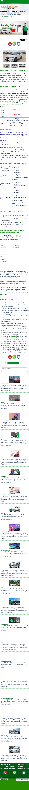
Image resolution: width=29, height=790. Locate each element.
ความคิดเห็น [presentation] (4, 363)
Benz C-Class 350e (4, 735)
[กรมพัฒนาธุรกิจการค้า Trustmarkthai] (9, 777)
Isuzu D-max (3, 606)
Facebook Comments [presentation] (14, 363)
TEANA (2, 587)
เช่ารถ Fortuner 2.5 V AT (5, 717)
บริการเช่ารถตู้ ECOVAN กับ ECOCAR (7, 698)
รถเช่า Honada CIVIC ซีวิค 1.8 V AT (7, 532)
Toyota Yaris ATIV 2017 (5, 421)
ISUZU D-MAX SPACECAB (5, 643)
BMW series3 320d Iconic (5, 754)
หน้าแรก (1, 16)
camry (2, 569)
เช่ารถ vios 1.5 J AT (4, 476)
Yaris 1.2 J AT (3, 402)
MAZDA (2, 458)
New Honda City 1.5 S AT (5, 495)
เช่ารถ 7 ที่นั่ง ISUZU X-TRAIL (6, 661)
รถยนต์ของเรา (6, 16)
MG (1, 439)
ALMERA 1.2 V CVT (4, 384)
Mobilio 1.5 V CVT (4, 513)
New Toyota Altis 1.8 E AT (5, 550)
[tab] (4, 363)
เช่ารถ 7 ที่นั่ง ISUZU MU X (5, 624)
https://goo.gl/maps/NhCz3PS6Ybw (12, 325)
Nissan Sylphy (3, 680)
